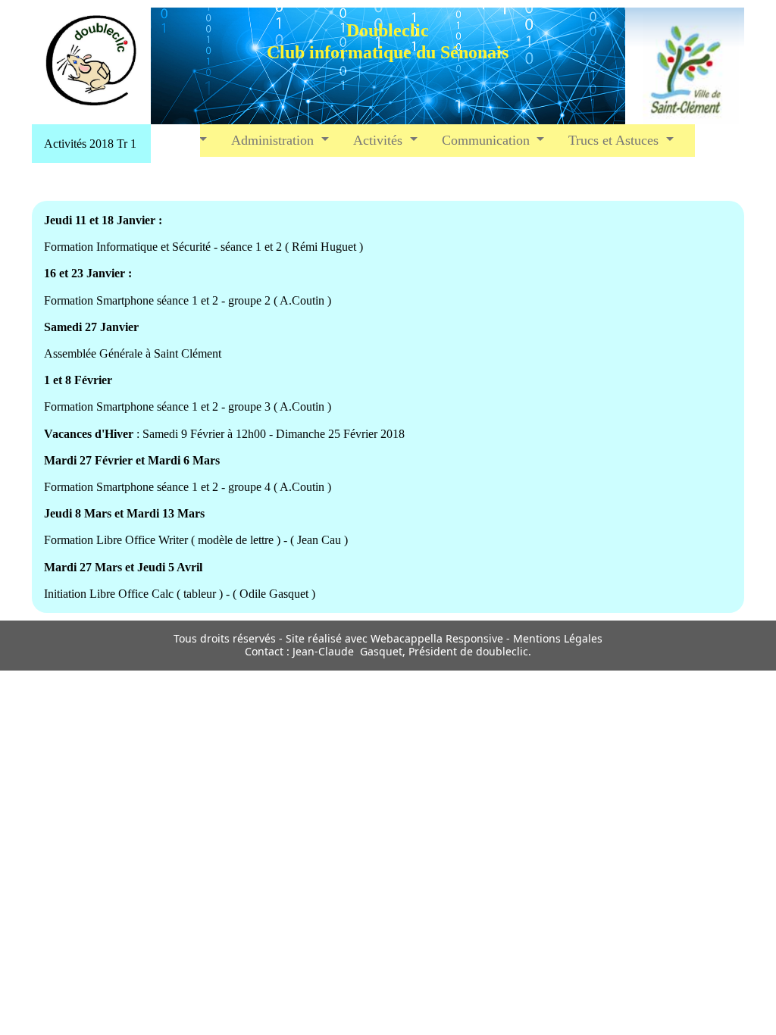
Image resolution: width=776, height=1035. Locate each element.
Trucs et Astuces (615, 140)
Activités (379, 140)
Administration (274, 140)
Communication (488, 140)
